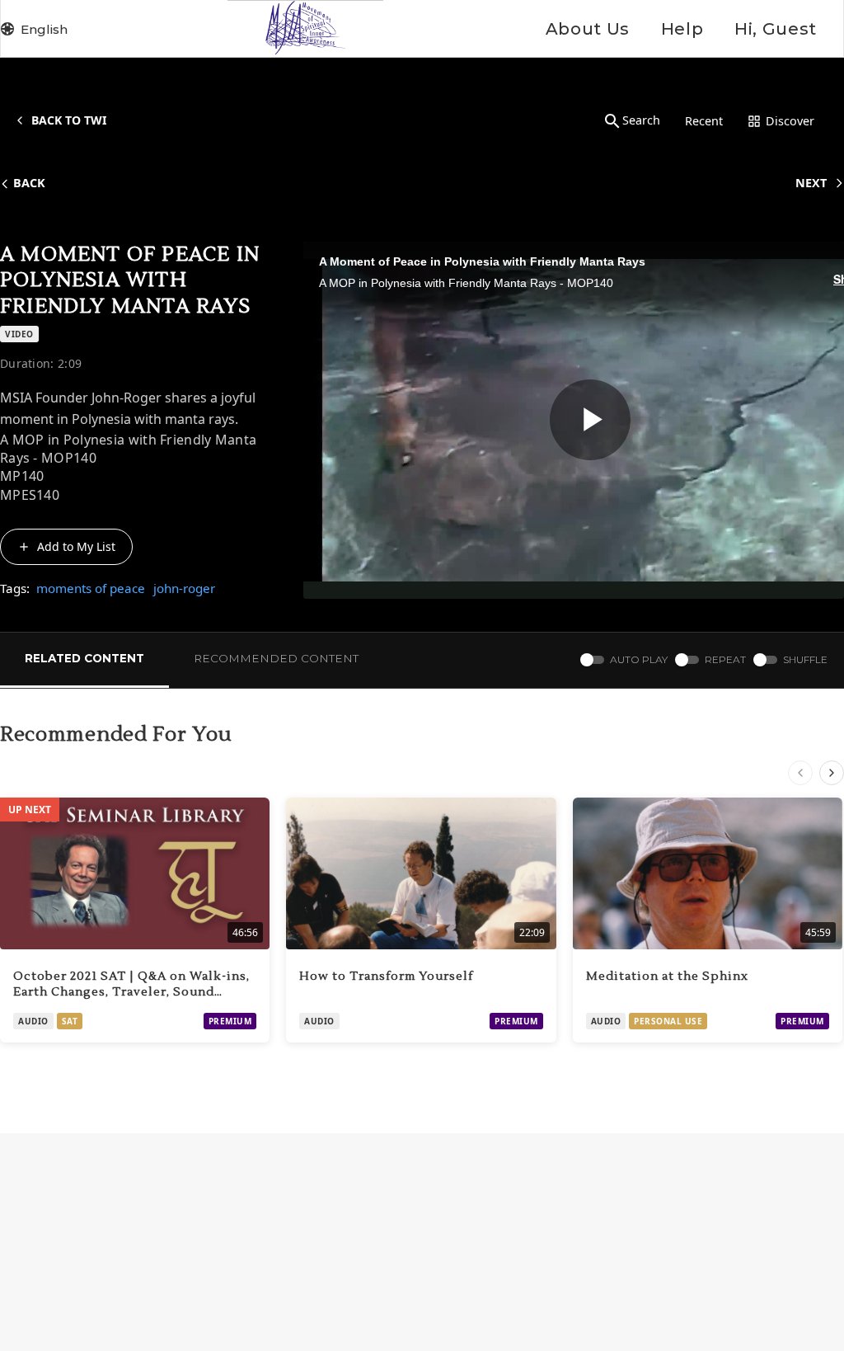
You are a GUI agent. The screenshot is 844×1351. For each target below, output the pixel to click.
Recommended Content (276, 658)
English (44, 29)
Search (641, 120)
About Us (588, 29)
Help (682, 29)
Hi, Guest (775, 29)
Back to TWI (68, 120)
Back (29, 183)
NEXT (811, 183)
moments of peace (90, 588)
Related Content (84, 658)
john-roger (184, 588)
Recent (704, 121)
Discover (790, 121)
